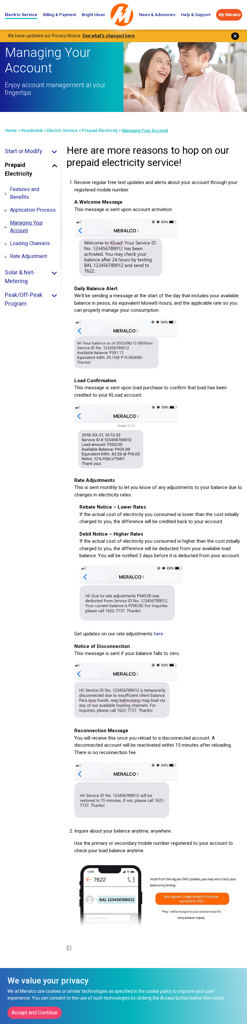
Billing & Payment (59, 14)
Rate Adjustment (28, 256)
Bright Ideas (93, 14)
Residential (31, 130)
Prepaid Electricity (99, 130)
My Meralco (229, 14)
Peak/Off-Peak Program (23, 299)
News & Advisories (157, 14)
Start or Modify (23, 151)
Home (11, 130)
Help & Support (195, 14)
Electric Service (21, 14)
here (158, 634)
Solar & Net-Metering (20, 276)
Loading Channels (30, 243)
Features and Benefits (24, 193)
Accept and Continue (35, 1013)
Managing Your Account (26, 227)
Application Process (33, 210)
